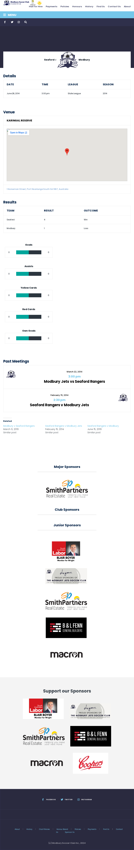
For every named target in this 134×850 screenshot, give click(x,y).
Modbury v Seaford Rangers (19, 426)
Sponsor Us (70, 832)
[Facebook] (5, 22)
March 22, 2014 (75, 371)
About (127, 6)
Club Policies (44, 829)
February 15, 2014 (59, 395)
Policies (64, 6)
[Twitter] (12, 22)
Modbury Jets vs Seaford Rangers (74, 381)
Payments (51, 6)
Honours (77, 6)
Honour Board (62, 829)
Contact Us (114, 6)
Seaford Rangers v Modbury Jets (59, 405)
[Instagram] (19, 22)
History (89, 6)
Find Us (101, 6)
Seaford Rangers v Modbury (103, 426)
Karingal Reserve (19, 120)
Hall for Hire (35, 6)
